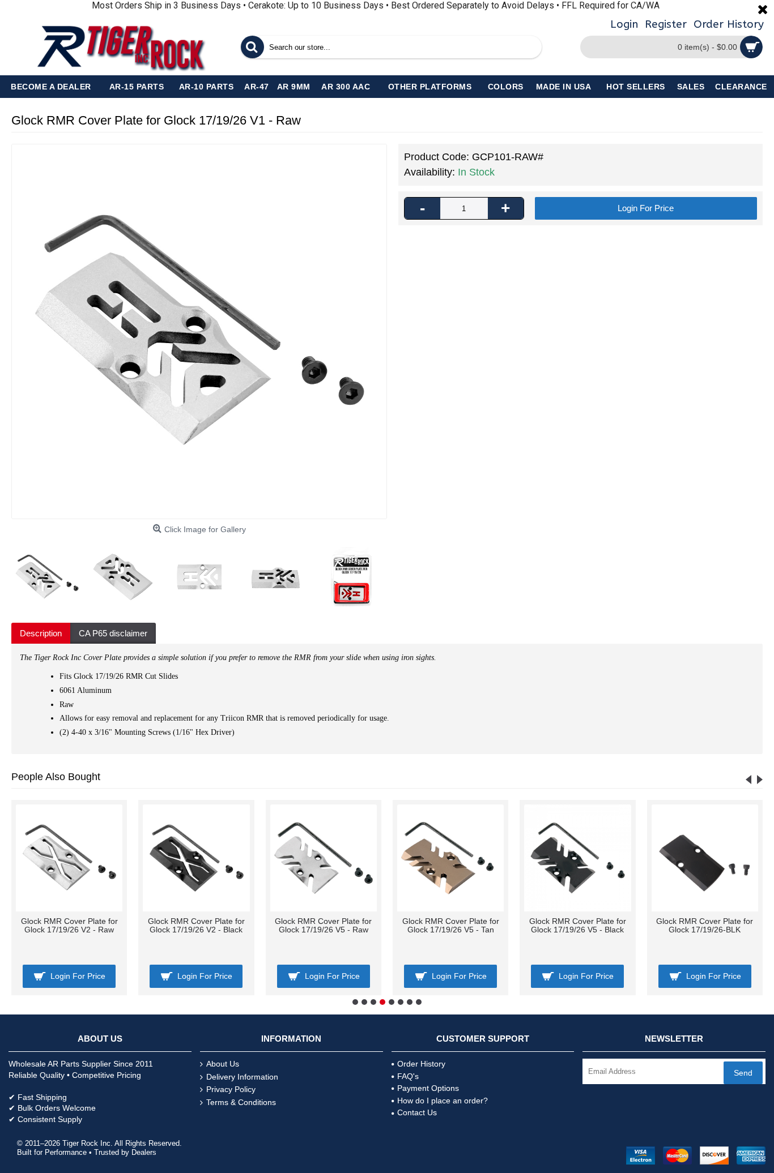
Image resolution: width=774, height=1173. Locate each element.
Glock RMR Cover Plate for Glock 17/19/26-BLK (704, 925)
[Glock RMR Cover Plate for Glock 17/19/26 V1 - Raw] (199, 331)
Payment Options (428, 1088)
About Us (222, 1063)
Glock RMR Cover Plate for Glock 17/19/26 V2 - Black (196, 925)
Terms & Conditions (241, 1102)
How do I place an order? (442, 1100)
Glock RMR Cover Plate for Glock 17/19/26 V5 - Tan (450, 925)
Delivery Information (242, 1076)
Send (743, 1072)
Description (41, 633)
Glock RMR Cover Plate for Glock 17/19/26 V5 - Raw (323, 925)
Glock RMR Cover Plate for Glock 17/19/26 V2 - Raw (69, 925)
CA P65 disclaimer (113, 633)
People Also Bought (55, 776)
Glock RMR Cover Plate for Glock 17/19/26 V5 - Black (577, 925)
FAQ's (408, 1076)
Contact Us (417, 1112)
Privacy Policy (231, 1089)
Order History (421, 1063)
